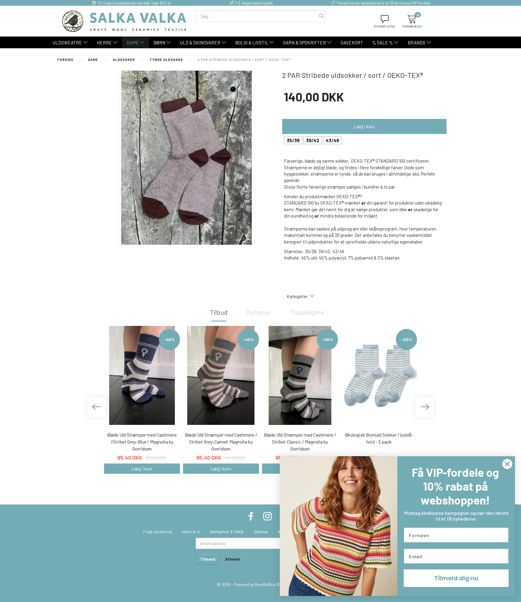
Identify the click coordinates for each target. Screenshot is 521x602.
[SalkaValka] (124, 20)
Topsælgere (307, 312)
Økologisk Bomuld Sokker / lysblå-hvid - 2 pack (379, 438)
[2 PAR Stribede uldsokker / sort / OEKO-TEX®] (186, 158)
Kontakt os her (384, 26)
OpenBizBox (265, 584)
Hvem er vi (191, 531)
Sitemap (261, 531)
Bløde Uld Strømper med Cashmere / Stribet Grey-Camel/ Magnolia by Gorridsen (221, 441)
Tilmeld (207, 559)
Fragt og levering (157, 531)
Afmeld (232, 559)
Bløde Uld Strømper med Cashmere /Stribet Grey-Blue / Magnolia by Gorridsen (142, 441)
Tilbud (219, 312)
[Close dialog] (507, 464)
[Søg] (321, 16)
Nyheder (259, 312)
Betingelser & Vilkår (227, 531)
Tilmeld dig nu (456, 578)
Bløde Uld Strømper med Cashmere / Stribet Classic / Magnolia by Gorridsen (300, 441)
